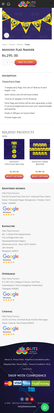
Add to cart (25, 62)
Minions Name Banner (40, 163)
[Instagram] (27, 399)
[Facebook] (22, 399)
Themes (12, 44)
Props (27, 44)
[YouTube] (32, 399)
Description (9, 76)
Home (4, 44)
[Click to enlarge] (6, 35)
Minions (20, 44)
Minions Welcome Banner (14, 163)
